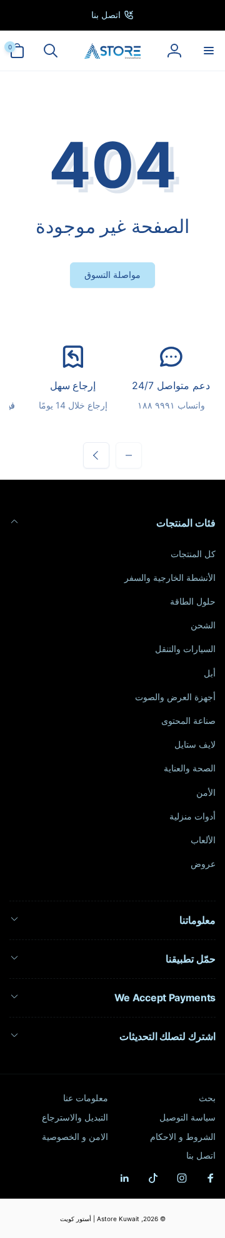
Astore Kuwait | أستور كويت (99, 1218)
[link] (112, 15)
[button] (208, 50)
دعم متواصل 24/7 (170, 385)
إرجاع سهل (73, 385)
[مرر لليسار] (129, 455)
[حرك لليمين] (96, 455)
